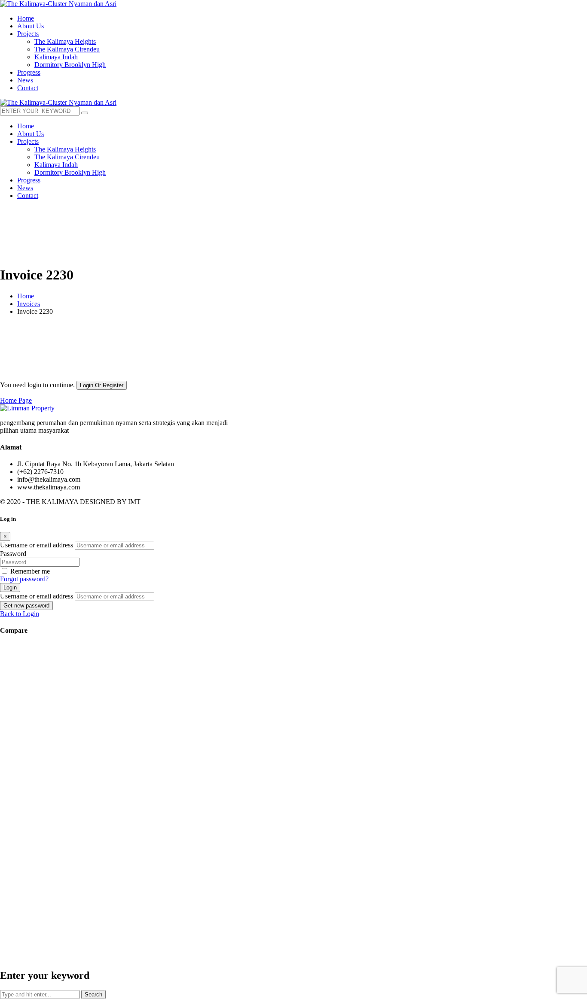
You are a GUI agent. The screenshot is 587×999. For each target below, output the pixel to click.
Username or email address (36, 545)
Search (93, 994)
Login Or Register (101, 385)
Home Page (16, 400)
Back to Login (19, 613)
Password (13, 553)
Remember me (30, 571)
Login (10, 587)
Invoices (28, 303)
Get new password (26, 605)
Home (25, 296)
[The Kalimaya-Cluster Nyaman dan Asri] (58, 3)
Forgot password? (24, 579)
